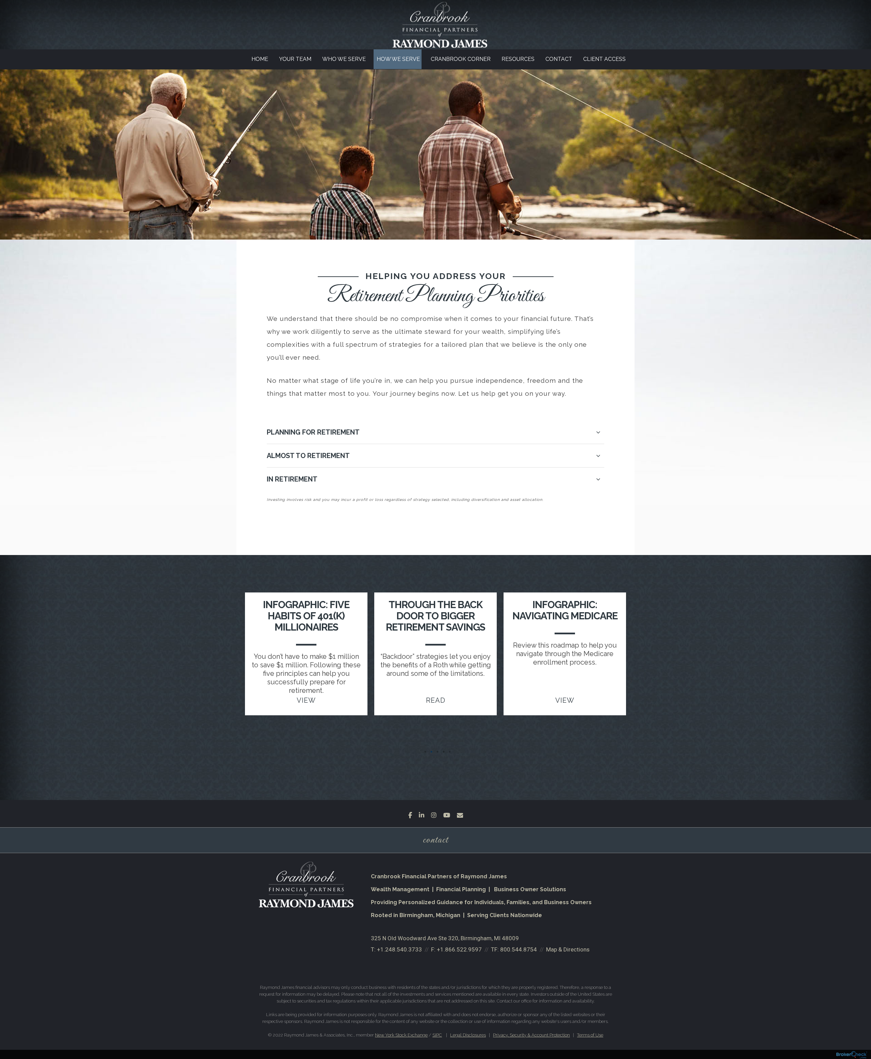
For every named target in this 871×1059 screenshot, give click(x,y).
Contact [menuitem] (558, 59)
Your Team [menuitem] (295, 59)
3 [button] (437, 751)
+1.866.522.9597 (459, 949)
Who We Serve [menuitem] (344, 59)
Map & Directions (568, 949)
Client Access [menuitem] (604, 59)
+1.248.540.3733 (399, 949)
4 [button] (443, 751)
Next (643, 684)
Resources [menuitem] (518, 59)
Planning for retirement (313, 432)
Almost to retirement (308, 456)
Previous (228, 684)
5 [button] (449, 751)
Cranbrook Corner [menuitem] (461, 59)
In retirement (292, 479)
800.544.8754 (518, 949)
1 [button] (425, 751)
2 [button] (431, 751)
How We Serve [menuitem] (398, 59)
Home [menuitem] (259, 59)
